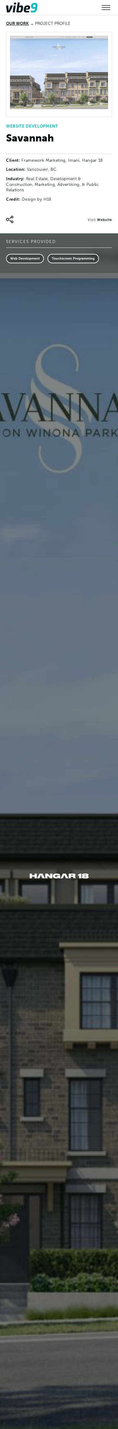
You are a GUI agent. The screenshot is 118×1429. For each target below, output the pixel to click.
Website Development (32, 126)
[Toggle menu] (106, 8)
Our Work (17, 23)
